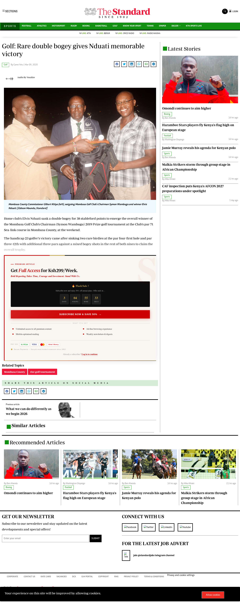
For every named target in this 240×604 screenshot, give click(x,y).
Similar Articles (28, 425)
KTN (86, 34)
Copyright (103, 577)
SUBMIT (95, 538)
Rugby (74, 26)
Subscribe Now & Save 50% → (80, 314)
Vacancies (61, 577)
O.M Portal (87, 577)
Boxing (86, 26)
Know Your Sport (132, 26)
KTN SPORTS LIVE (194, 26)
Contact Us (29, 577)
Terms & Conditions (154, 577)
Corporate (12, 577)
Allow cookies (213, 595)
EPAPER (162, 26)
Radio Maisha (151, 34)
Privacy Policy (131, 577)
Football (26, 26)
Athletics (41, 26)
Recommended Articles (37, 442)
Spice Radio (126, 34)
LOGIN (234, 11)
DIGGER (175, 26)
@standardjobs (145, 555)
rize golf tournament (42, 371)
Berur (104, 34)
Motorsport (58, 26)
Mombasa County (14, 371)
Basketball (101, 26)
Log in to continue (90, 354)
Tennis (150, 26)
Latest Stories (184, 49)
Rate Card (46, 577)
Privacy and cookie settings (181, 575)
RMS (116, 577)
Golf (115, 26)
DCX (74, 577)
